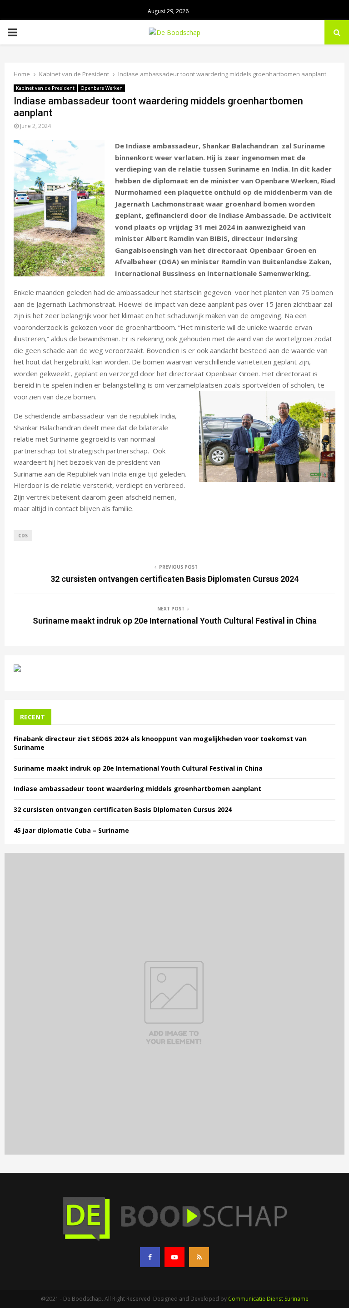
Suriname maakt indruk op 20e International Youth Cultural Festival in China (175, 620)
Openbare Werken (101, 88)
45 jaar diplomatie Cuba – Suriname (71, 830)
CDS (23, 535)
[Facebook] (150, 1257)
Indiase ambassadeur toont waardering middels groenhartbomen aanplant (137, 788)
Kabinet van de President (45, 88)
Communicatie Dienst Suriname (268, 1299)
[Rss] (199, 1257)
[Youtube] (174, 1257)
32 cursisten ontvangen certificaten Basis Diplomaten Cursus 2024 (174, 579)
